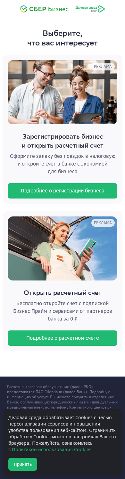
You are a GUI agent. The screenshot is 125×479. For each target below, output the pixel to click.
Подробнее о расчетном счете (62, 338)
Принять (23, 464)
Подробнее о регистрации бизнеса (62, 191)
